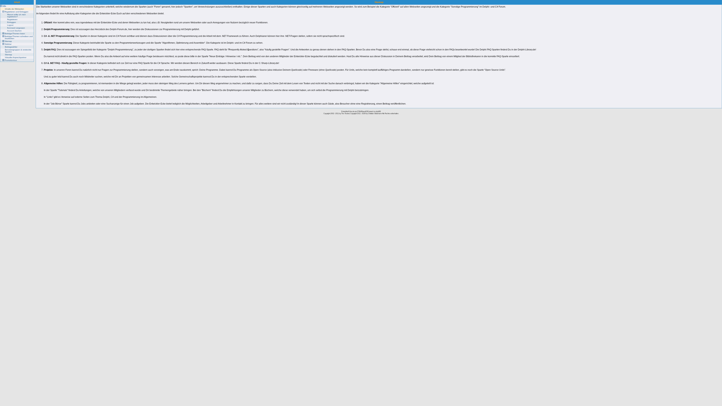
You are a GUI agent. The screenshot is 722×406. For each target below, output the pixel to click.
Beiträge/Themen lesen (15, 34)
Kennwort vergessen (16, 28)
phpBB (378, 111)
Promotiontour (11, 60)
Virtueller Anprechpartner (15, 57)
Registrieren (12, 19)
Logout (10, 25)
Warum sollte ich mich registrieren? (16, 16)
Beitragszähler (11, 47)
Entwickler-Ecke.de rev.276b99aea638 (354, 111)
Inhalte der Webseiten (14, 9)
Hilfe (4, 6)
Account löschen (14, 31)
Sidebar (8, 44)
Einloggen (11, 22)
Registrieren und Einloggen (16, 12)
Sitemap (8, 41)
